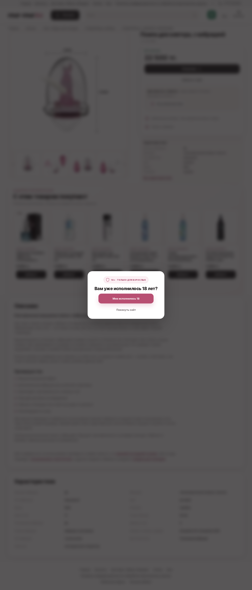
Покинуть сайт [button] (126, 309)
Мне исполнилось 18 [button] (126, 298)
